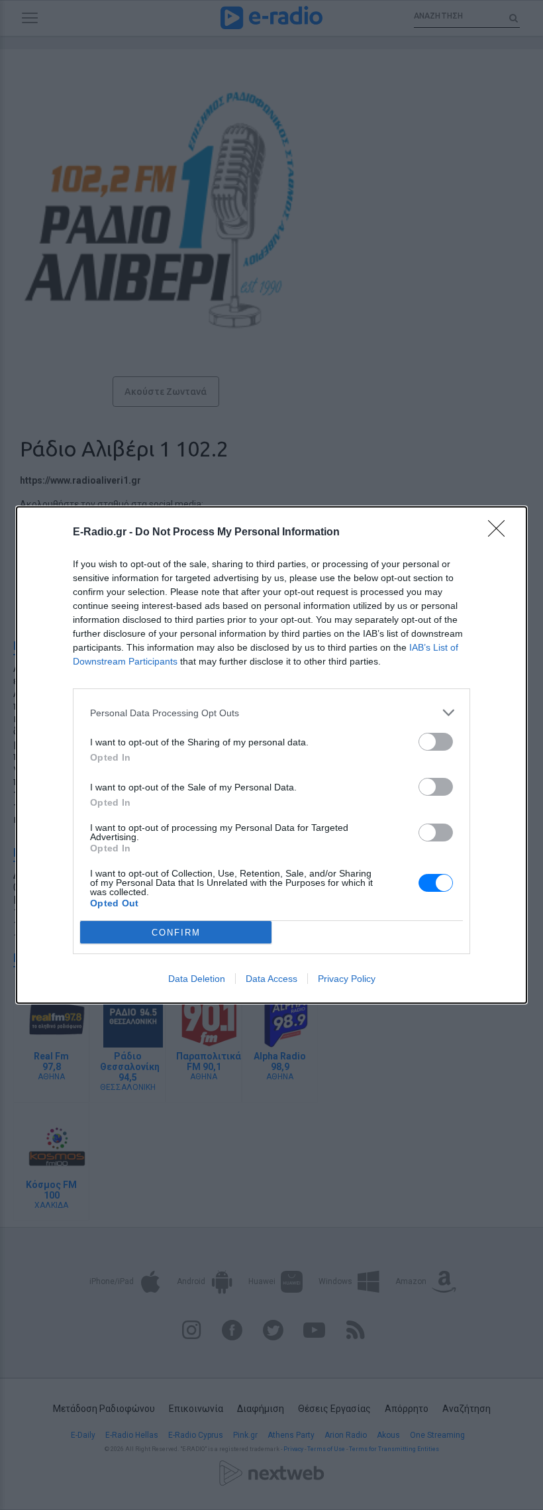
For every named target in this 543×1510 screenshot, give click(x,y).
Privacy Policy (346, 978)
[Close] (500, 532)
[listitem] (271, 713)
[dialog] (271, 755)
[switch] (436, 742)
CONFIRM (176, 933)
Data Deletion (196, 978)
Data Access (271, 978)
